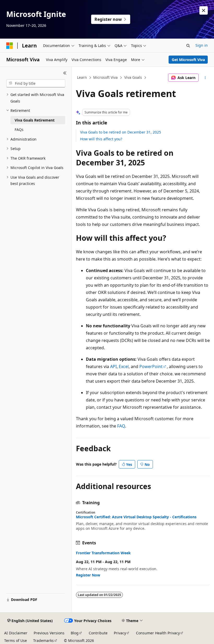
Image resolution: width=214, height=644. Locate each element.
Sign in (201, 45)
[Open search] (188, 45)
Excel (124, 366)
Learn (82, 77)
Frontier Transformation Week (103, 553)
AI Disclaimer (15, 632)
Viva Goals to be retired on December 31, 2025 (120, 132)
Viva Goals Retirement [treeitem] (35, 120)
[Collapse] (64, 73)
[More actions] (205, 78)
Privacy (120, 632)
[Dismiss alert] (203, 10)
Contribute (98, 632)
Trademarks (43, 640)
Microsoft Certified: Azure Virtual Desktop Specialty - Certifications (136, 517)
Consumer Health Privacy (158, 632)
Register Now (88, 575)
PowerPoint (151, 366)
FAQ (121, 426)
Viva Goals (133, 77)
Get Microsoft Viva (188, 59)
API (113, 366)
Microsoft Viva (105, 77)
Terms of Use (15, 640)
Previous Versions (49, 632)
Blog (75, 632)
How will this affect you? (101, 138)
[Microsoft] (9, 45)
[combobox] (35, 83)
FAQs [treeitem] (19, 129)
